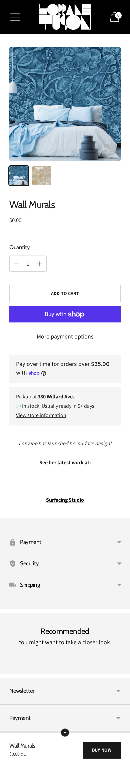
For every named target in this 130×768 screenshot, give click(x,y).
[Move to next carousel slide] (121, 668)
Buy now (101, 750)
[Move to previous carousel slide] (9, 668)
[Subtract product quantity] (39, 264)
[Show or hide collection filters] (65, 733)
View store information (41, 415)
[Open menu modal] (15, 17)
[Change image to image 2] (41, 175)
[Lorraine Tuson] (65, 17)
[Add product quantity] (16, 264)
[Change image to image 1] (18, 175)
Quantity (19, 247)
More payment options (65, 336)
